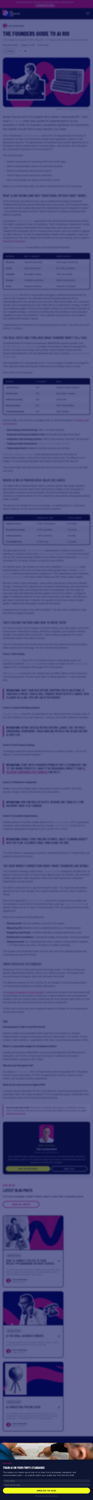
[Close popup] (89, 1447)
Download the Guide (46, 1490)
